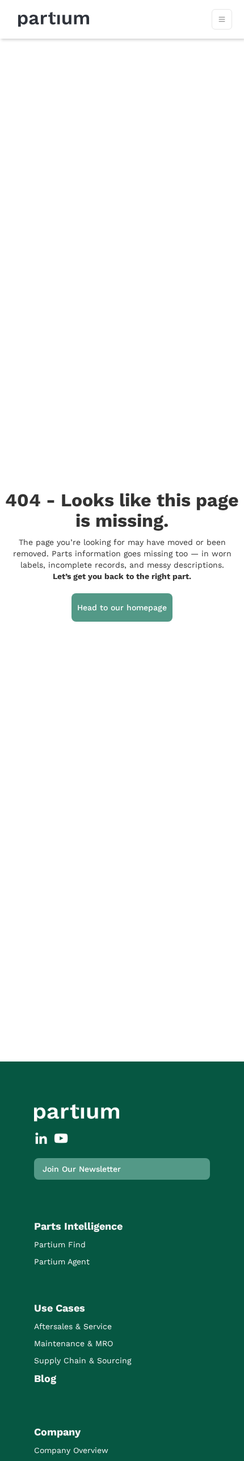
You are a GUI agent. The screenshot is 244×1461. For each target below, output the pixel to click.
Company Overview (71, 1450)
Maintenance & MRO (73, 1343)
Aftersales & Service (73, 1326)
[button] (222, 19)
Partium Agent (62, 1261)
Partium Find (60, 1244)
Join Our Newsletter (82, 1168)
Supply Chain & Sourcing (82, 1360)
